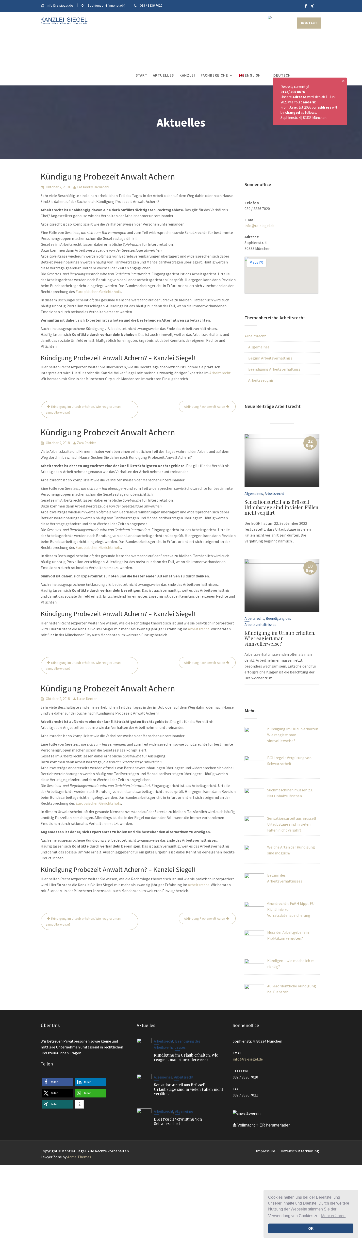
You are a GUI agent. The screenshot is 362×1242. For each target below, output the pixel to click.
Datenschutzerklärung (300, 1150)
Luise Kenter (87, 698)
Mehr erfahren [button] (333, 1216)
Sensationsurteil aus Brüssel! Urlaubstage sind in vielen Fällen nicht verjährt (281, 507)
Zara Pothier (86, 443)
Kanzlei (187, 75)
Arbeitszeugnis (261, 380)
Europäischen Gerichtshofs (98, 291)
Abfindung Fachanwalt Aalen (204, 406)
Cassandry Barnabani (93, 187)
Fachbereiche (214, 75)
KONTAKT (309, 22)
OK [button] (310, 1228)
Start (141, 75)
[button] (57, 1082)
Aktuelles (163, 75)
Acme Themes (79, 1156)
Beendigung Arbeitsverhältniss (274, 369)
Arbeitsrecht (220, 372)
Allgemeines (258, 346)
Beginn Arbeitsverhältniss (270, 358)
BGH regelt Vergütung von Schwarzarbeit (178, 1121)
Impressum (265, 1150)
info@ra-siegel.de (260, 225)
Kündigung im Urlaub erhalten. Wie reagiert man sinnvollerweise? (83, 409)
